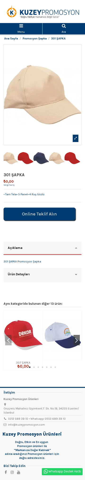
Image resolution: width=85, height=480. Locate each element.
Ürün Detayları (19, 274)
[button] (29, 367)
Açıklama (15, 248)
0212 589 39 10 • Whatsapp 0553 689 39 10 (37, 418)
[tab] (42, 248)
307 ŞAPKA (23, 362)
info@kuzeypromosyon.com (26, 424)
